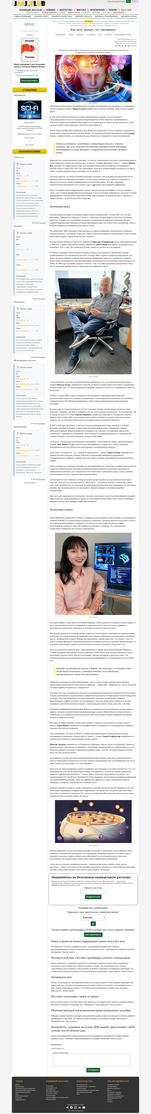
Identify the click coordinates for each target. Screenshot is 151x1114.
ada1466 (43, 223)
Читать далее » (68, 952)
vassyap (120, 41)
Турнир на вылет (33, 13)
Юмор (115, 25)
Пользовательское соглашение (25, 1088)
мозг (100, 34)
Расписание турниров (114, 1092)
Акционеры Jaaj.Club (114, 1098)
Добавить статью (129, 16)
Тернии (30, 35)
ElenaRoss (42, 357)
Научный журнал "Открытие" (128, 43)
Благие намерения (20, 427)
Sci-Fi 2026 (126, 9)
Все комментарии (29, 482)
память (71, 34)
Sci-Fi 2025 (106, 13)
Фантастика (66, 9)
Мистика (81, 9)
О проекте (18, 1098)
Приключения (97, 9)
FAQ (16, 1094)
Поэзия (113, 9)
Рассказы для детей (96, 23)
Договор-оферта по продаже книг (57, 1097)
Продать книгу (51, 1099)
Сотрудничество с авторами (86, 1086)
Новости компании (21, 1096)
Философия (92, 25)
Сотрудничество (51, 1088)
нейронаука (80, 34)
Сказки (106, 23)
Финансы (101, 25)
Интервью (79, 21)
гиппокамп (108, 34)
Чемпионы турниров (114, 1094)
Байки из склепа (74, 13)
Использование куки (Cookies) (25, 1090)
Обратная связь (20, 1100)
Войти (109, 1)
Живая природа (70, 21)
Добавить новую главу (62, 16)
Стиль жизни (114, 23)
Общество (61, 23)
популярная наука (60, 34)
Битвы (109, 1090)
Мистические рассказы (116, 21)
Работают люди (19, 302)
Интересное (89, 21)
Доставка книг (51, 1090)
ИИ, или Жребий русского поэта (25, 360)
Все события (29, 144)
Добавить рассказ (83, 16)
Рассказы (85, 23)
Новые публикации (22, 16)
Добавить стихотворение (106, 16)
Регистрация (116, 1)
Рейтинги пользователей (115, 1096)
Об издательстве (82, 1084)
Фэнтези (86, 13)
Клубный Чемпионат (49, 13)
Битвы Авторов (119, 13)
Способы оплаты (51, 1093)
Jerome (43, 299)
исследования (91, 34)
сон (94, 185)
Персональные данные (22, 1092)
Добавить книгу (41, 16)
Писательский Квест (114, 1088)
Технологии (124, 23)
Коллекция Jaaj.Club (30, 9)
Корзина (122, 1)
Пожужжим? (18, 226)
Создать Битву (112, 1086)
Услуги (109, 1100)
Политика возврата (52, 1092)
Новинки (50, 9)
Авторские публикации (84, 1092)
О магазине (49, 1086)
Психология (77, 23)
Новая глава (130, 21)
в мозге (131, 133)
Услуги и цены (51, 1095)
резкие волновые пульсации (123, 34)
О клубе (110, 1101)
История (97, 21)
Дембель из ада (19, 157)
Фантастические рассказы (78, 25)
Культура (104, 21)
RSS (78, 1094)
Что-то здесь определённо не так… (28, 75)
